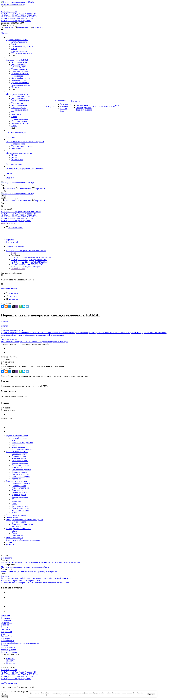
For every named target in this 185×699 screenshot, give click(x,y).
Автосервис (6, 620)
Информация (6, 632)
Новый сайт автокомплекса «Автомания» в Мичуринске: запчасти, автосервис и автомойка (40, 562)
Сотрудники (6, 622)
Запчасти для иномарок (77, 333)
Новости (4, 627)
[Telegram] (27, 306)
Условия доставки (8, 650)
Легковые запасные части (56, 333)
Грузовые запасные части (12, 333)
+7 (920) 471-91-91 (18, 14)
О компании (6, 618)
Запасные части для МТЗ (16, 342)
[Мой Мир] (9, 306)
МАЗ (3, 342)
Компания (5, 616)
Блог (3, 634)
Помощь (4, 645)
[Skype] (23, 306)
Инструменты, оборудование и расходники (30, 335)
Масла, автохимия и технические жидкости (117, 333)
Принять (151, 694)
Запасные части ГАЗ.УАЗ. (34, 333)
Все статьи (5, 576)
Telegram (12, 296)
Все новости (6, 558)
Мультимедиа (92, 333)
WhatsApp (13, 299)
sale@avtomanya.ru (9, 288)
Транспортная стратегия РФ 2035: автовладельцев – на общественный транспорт (36, 578)
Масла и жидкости (40, 342)
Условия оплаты (8, 647)
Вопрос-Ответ (7, 636)
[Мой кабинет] (2, 30)
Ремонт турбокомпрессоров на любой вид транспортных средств (29, 571)
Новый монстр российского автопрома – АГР (20, 580)
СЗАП (29, 342)
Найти (4, 697)
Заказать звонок (8, 223)
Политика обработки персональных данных (20, 643)
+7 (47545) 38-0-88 (9, 11)
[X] (13, 306)
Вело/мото (53, 335)
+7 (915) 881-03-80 (16, 21)
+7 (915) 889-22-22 (19, 16)
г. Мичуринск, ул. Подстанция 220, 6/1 (13, 4)
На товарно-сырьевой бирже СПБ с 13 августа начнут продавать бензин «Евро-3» (36, 583)
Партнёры (5, 638)
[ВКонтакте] (2, 306)
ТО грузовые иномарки (58, 342)
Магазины (5, 629)
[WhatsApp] (20, 306)
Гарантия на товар (9, 652)
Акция (61, 335)
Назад (13, 253)
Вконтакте (13, 293)
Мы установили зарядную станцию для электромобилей (25, 567)
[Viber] (16, 306)
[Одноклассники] (6, 306)
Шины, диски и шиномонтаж (148, 333)
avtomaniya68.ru (7, 641)
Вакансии (5, 625)
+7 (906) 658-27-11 (17, 18)
